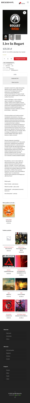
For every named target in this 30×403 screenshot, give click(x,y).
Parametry (15, 78)
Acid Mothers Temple (21, 314)
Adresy (7, 339)
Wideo (7, 373)
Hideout (8, 294)
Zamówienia (8, 336)
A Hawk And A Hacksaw (9, 247)
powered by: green (15, 395)
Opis (15, 74)
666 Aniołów (8, 314)
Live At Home (21, 294)
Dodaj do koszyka (20, 58)
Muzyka (8, 64)
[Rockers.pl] (7, 2)
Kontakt (8, 359)
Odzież (7, 379)
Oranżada (8, 67)
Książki (7, 376)
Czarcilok (9, 315)
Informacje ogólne (10, 350)
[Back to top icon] (15, 392)
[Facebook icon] (15, 397)
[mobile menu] (27, 2)
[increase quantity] (11, 58)
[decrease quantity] (4, 58)
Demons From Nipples (21, 315)
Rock (11, 64)
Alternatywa (8, 65)
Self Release (11, 68)
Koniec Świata (8, 219)
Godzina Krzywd (8, 271)
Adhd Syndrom (21, 247)
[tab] (15, 75)
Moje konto (8, 333)
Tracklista (15, 82)
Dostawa (8, 356)
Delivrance (8, 248)
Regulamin (8, 353)
